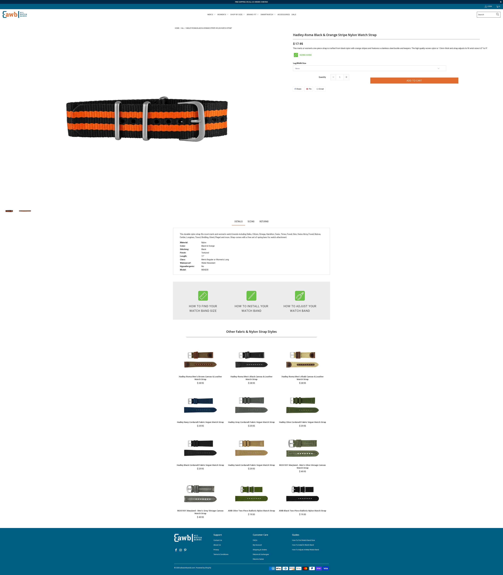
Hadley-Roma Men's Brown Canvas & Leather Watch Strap (200, 378)
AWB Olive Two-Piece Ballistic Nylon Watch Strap (251, 510)
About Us (217, 545)
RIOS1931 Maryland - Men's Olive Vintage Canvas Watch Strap (302, 466)
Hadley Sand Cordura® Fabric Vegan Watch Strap (251, 465)
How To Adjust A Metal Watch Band (305, 550)
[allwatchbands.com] (15, 14)
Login (489, 6)
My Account (257, 545)
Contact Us (218, 540)
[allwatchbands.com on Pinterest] (185, 550)
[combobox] (488, 15)
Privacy (216, 550)
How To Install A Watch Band (303, 545)
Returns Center (258, 559)
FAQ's (255, 540)
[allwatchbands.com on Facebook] (176, 550)
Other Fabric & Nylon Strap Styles (251, 331)
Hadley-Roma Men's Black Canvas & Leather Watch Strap (251, 378)
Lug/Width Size (299, 63)
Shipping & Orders (260, 550)
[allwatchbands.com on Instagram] (181, 550)
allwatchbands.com (187, 568)
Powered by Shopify (203, 568)
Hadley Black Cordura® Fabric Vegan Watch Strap (200, 465)
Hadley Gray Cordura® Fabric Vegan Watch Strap (251, 422)
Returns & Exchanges (261, 554)
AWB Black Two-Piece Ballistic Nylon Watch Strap (302, 510)
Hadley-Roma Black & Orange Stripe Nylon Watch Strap (335, 35)
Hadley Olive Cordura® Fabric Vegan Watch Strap (302, 422)
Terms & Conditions (221, 554)
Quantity (322, 77)
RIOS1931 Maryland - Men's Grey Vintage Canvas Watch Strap (200, 512)
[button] (211, 14)
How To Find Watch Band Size (303, 540)
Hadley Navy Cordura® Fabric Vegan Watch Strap (200, 422)
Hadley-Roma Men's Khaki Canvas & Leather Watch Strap (303, 378)
